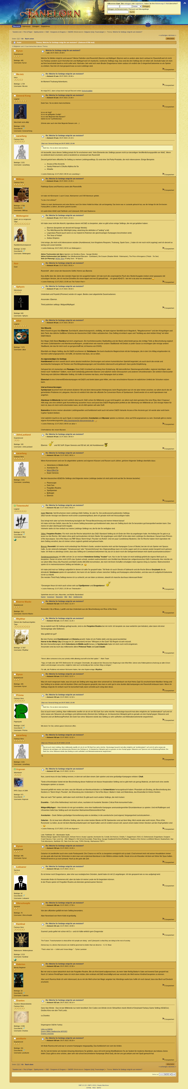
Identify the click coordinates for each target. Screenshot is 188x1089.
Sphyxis (20, 286)
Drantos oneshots (47, 1033)
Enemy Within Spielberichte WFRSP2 (54, 1031)
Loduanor (21, 867)
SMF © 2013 (92, 1085)
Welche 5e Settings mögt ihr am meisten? (63, 50)
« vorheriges (163, 35)
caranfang (21, 136)
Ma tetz (20, 74)
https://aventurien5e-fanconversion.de (79, 421)
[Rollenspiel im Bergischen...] (15, 960)
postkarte (21, 1038)
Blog (70, 597)
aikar (18, 320)
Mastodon (59, 597)
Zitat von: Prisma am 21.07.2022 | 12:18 (55, 743)
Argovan (20, 769)
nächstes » (172, 35)
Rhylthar (20, 619)
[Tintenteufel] (15, 540)
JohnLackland (23, 434)
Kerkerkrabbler (87, 91)
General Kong (23, 95)
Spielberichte (77, 597)
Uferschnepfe (23, 903)
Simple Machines (103, 1085)
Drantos (20, 1000)
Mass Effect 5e (52, 470)
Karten (43, 597)
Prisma (20, 695)
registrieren (139, 3)
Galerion (20, 964)
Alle (22, 39)
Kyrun (19, 51)
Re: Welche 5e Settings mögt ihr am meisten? (65, 74)
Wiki (65, 597)
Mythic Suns (60, 258)
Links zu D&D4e (47, 1029)
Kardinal (20, 924)
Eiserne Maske (23, 601)
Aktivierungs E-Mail (162, 3)
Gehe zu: (155, 1074)
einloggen (127, 3)
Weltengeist (22, 216)
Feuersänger (99, 32)
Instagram (50, 597)
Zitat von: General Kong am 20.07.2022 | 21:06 (58, 143)
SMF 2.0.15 (83, 1085)
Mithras (20, 179)
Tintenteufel (22, 505)
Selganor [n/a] (89, 32)
